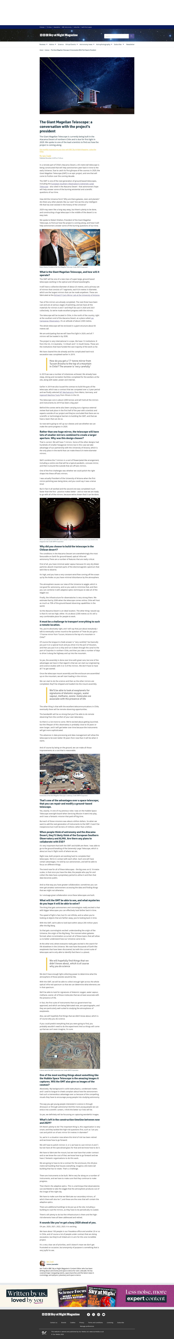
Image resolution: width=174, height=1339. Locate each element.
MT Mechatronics (67, 392)
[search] (131, 36)
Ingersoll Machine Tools (50, 395)
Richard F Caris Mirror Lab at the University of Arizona (76, 295)
